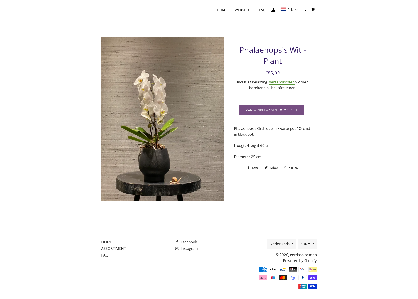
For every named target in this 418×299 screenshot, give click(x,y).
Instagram (189, 248)
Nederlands (280, 243)
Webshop (243, 10)
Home (222, 10)
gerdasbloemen (303, 254)
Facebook (188, 241)
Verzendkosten (282, 81)
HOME (106, 241)
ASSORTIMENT (113, 248)
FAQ (262, 10)
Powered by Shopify (300, 260)
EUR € (305, 243)
